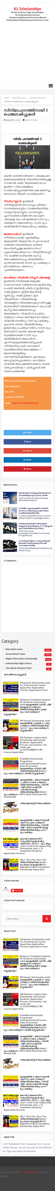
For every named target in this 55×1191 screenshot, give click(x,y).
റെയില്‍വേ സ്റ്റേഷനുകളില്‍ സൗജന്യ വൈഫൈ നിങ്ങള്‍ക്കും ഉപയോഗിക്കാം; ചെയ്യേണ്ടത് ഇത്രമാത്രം (33, 510)
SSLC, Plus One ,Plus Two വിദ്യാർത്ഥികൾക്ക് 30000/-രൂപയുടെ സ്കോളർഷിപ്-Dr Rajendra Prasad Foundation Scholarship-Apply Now (35, 865)
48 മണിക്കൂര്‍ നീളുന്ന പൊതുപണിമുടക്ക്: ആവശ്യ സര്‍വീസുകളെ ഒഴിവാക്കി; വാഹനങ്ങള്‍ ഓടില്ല (34, 543)
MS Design (33, 1188)
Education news (14, 649)
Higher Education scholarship (21, 658)
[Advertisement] (27, 51)
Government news (15, 654)
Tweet (29, 432)
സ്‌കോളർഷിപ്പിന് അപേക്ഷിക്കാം (35, 803)
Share (28, 442)
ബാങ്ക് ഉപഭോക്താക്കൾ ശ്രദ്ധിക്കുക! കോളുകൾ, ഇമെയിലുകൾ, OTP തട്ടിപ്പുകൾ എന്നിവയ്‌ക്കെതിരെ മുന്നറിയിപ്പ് (35, 526)
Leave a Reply (31, 120)
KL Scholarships (27, 8)
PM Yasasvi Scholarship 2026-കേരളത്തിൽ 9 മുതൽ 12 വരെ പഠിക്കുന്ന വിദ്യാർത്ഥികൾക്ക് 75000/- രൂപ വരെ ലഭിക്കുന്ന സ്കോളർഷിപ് (35, 725)
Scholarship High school (18, 663)
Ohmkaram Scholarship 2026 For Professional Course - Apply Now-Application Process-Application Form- (35, 686)
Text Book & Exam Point (18, 668)
